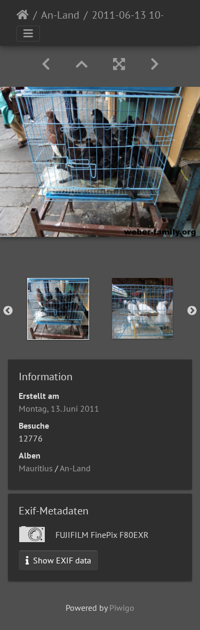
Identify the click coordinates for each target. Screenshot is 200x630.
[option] (58, 308)
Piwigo (121, 607)
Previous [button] (8, 311)
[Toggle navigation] (28, 34)
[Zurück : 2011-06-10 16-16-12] (46, 64)
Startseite (23, 15)
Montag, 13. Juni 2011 (59, 408)
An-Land (60, 15)
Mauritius (36, 468)
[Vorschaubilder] (81, 64)
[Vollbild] (119, 64)
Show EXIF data (61, 560)
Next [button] (192, 311)
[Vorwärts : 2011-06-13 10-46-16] (155, 64)
